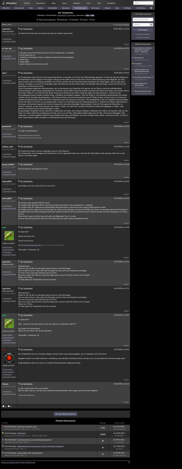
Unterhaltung (140, 8)
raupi (4, 227)
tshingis (5, 384)
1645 (45, 435)
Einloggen (144, 30)
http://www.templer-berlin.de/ (31, 245)
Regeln (22, 462)
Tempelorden (71, 15)
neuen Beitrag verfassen (66, 414)
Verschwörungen (80, 8)
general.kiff (6, 126)
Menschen (6, 8)
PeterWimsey (120, 429)
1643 (37, 435)
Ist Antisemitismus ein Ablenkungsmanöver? (34, 440)
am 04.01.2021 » (119, 440)
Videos (64, 3)
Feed (87, 15)
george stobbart (8, 164)
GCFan (7, 429)
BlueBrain (120, 435)
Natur (117, 8)
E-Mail (92, 15)
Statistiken (76, 3)
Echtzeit (27, 3)
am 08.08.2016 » (119, 453)
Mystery (40, 8)
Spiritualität (65, 8)
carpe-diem (6, 29)
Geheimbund (61, 15)
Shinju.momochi (120, 455)
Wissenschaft (19, 8)
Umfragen (127, 8)
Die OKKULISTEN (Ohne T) (143, 79)
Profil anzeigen (7, 247)
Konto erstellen (144, 37)
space (4, 73)
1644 (41, 435)
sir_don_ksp (7, 48)
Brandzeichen (141, 59)
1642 (34, 435)
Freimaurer (21, 433)
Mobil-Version (30, 462)
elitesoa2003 (7, 181)
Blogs (54, 3)
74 (36, 429)
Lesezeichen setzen (9, 41)
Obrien (7, 455)
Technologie (95, 8)
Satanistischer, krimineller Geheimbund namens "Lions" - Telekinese (143, 51)
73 (34, 429)
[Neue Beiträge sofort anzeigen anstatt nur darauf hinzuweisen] (10, 406)
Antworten (74, 19)
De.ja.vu (7, 435)
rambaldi (121, 442)
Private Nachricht (8, 250)
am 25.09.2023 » (119, 433)
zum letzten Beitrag (122, 24)
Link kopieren (7, 39)
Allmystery (11, 3)
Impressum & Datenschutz (10, 462)
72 (32, 429)
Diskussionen (40, 3)
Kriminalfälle (52, 8)
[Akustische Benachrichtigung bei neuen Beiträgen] (4, 406)
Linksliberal (8, 442)
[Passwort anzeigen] (151, 26)
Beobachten (63, 19)
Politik (31, 8)
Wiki (99, 3)
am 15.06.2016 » (119, 446)
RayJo (120, 449)
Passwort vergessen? (143, 34)
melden (126, 44)
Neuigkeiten (111, 3)
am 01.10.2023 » (119, 427)
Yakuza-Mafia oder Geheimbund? (30, 453)
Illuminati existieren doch (27, 427)
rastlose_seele (7, 147)
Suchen (85, 19)
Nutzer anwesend (143, 14)
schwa (7, 449)
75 (38, 429)
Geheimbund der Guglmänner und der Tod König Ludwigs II (40, 446)
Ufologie (107, 8)
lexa (3, 350)
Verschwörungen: (11, 427)
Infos (93, 19)
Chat (89, 3)
